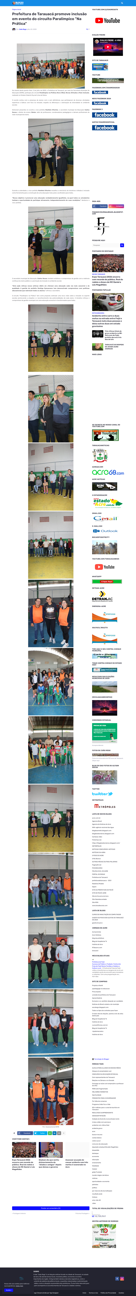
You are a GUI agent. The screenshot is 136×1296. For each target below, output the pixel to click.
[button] (122, 3)
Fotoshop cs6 (96, 840)
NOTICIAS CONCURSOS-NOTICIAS (103, 849)
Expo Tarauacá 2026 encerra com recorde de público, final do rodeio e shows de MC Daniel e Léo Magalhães (23, 1164)
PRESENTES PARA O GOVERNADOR (104, 1098)
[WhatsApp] (50, 1133)
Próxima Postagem (82, 1213)
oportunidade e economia (100, 1181)
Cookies (121, 1293)
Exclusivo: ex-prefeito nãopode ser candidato (107, 1001)
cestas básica (96, 1138)
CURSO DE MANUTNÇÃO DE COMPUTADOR (106, 914)
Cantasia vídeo (97, 837)
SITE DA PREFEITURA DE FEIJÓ (102, 890)
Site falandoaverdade (99, 899)
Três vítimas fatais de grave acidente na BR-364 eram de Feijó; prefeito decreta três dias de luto (113, 335)
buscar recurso (97, 1134)
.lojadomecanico (97, 1031)
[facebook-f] (117, 1279)
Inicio (84, 1293)
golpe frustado (97, 1172)
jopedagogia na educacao (101, 989)
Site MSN (95, 902)
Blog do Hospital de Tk (99, 941)
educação (95, 1160)
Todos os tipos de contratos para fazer (105, 1010)
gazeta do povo (97, 923)
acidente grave (97, 1128)
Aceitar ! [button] (8, 1290)
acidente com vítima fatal (100, 1125)
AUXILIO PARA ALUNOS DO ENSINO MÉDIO (106, 1068)
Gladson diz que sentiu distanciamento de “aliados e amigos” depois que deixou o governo (50, 1163)
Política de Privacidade (108, 1293)
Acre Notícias (96, 935)
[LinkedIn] (54, 1133)
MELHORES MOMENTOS (100, 1092)
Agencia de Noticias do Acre (101, 824)
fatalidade (95, 1166)
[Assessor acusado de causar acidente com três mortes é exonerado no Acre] (77, 1150)
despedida (95, 1150)
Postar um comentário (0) (50, 1208)
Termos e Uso (93, 1293)
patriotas (95, 1184)
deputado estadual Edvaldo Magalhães (105, 1147)
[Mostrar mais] (64, 1133)
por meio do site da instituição (102, 1191)
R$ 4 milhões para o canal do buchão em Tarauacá (106, 1109)
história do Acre (97, 944)
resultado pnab (97, 1194)
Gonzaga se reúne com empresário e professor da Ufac (108, 1085)
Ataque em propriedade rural (101, 1071)
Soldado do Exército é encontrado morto (105, 1119)
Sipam (94, 887)
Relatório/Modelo (98, 884)
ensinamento (96, 1163)
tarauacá (95, 951)
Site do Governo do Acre (100, 896)
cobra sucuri (96, 1141)
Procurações (96, 992)
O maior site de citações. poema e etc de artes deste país (107, 1015)
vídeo (94, 1203)
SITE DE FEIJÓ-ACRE (99, 893)
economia (95, 1156)
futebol (94, 1169)
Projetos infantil (97, 985)
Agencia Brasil (97, 821)
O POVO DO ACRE (98, 855)
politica (94, 1188)
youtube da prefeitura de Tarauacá (103, 995)
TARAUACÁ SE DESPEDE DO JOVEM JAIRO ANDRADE (114, 347)
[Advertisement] (50, 1188)
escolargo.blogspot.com (100, 1007)
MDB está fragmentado (100, 1089)
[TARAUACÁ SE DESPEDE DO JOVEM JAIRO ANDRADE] (97, 346)
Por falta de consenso (99, 1101)
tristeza (94, 1197)
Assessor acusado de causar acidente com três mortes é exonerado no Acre (76, 1163)
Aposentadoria (97, 998)
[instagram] (122, 1279)
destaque (95, 1153)
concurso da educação (100, 1144)
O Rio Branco (96, 859)
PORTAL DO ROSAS (98, 874)
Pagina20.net (96, 865)
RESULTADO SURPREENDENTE (102, 1113)
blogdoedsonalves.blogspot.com (103, 834)
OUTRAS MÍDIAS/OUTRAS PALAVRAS (104, 862)
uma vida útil (96, 1200)
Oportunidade (96, 1095)
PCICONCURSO (97, 868)
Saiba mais (19, 1286)
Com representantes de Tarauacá (103, 1077)
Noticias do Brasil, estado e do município (105, 1004)
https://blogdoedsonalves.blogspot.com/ (106, 843)
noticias (94, 1178)
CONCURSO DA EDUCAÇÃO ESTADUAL (105, 1074)
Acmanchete (96, 932)
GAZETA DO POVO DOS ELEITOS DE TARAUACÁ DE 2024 (107, 919)
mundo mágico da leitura (100, 1175)
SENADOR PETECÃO (99, 1116)
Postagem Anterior (19, 1213)
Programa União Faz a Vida (101, 1104)
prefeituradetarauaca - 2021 (101, 880)
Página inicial (16, 9)
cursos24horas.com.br (100, 1025)
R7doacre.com (97, 947)
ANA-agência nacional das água (103, 827)
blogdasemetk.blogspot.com (101, 830)
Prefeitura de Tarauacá (100, 877)
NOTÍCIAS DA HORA (98, 852)
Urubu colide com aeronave (101, 1122)
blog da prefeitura (98, 938)
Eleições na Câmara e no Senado (103, 1080)
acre (93, 1131)
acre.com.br (96, 818)
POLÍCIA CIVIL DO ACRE (100, 871)
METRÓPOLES (96, 846)
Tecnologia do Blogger (101, 1059)
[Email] (59, 1133)
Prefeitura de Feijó (98, 962)
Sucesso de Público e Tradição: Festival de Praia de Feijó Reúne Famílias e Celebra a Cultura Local (106, 966)
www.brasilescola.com (99, 905)
